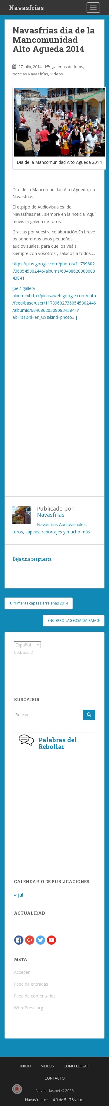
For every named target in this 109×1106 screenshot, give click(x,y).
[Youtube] (51, 939)
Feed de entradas (31, 984)
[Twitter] (40, 939)
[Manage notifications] (17, 1089)
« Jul (18, 895)
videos (57, 74)
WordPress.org (28, 1008)
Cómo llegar (76, 1066)
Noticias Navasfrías (30, 74)
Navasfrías (26, 8)
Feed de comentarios (35, 996)
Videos (47, 1066)
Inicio (25, 1066)
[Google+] (30, 939)
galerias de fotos (67, 66)
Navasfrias (50, 514)
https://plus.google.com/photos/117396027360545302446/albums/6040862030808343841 (53, 271)
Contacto (55, 1078)
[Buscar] (89, 715)
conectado (68, 568)
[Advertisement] (54, 422)
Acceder (22, 972)
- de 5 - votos (54, 1099)
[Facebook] (19, 939)
